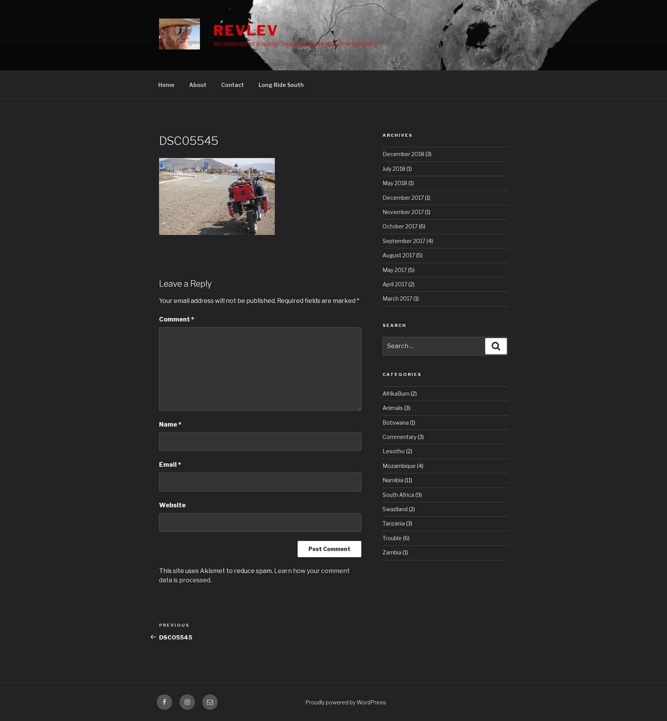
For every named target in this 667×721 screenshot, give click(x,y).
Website (172, 505)
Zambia (392, 552)
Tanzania (394, 523)
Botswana (396, 422)
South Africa (398, 494)
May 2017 (395, 270)
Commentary (399, 437)
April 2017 (395, 284)
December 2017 (403, 197)
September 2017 (404, 241)
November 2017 (403, 212)
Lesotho (394, 451)
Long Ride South (281, 85)
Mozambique (399, 466)
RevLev (245, 30)
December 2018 (403, 154)
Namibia (393, 480)
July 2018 (394, 168)
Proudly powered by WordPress (345, 702)
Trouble (392, 538)
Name (170, 424)
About (198, 85)
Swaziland (395, 509)
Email (170, 464)
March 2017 (397, 298)
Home (166, 85)
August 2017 (399, 255)
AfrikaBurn (396, 393)
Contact (232, 85)
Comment (176, 319)
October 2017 (400, 226)
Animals (393, 408)
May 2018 (395, 183)
